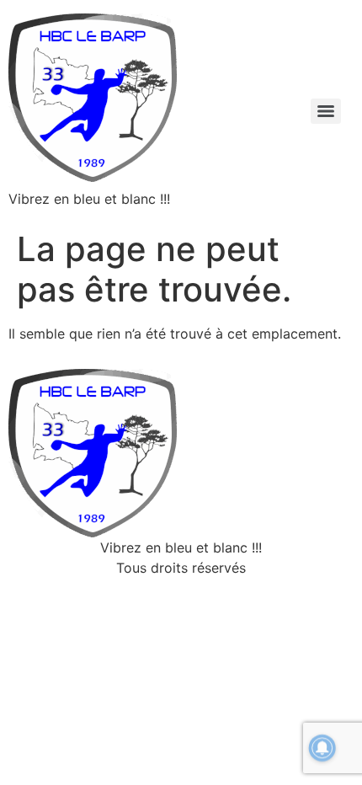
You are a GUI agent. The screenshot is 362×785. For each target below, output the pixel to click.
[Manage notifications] (322, 747)
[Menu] (326, 111)
